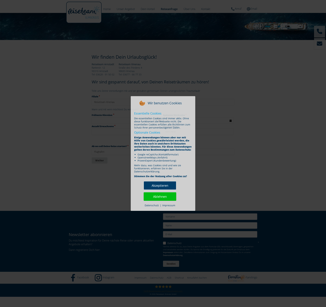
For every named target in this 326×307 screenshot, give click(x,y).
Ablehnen (160, 197)
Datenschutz (152, 205)
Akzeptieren (160, 185)
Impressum (168, 205)
